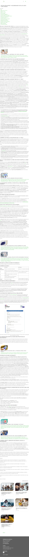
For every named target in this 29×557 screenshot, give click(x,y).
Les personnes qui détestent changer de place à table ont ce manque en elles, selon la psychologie (6, 493)
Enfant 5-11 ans (3, 11)
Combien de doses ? (4, 17)
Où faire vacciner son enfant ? (5, 15)
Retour (4, 532)
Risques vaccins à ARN (4, 22)
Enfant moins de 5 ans (4, 10)
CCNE (27, 84)
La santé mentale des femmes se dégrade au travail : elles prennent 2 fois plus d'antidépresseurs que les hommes (6, 525)
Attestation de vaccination (4, 20)
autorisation (4, 150)
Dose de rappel (3, 13)
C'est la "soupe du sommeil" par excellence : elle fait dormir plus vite (21, 508)
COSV (22, 87)
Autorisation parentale (4, 19)
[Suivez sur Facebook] (3, 552)
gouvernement (10, 166)
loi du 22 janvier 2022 (13, 294)
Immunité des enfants (4, 24)
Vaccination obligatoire (4, 14)
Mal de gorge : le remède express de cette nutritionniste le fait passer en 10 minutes (21, 493)
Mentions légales (5, 554)
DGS (25, 163)
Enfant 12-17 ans (3, 12)
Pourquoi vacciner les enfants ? (5, 21)
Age (1, 9)
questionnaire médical (5, 115)
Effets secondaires (3, 23)
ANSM (10, 406)
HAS (0, 220)
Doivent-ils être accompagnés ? (5, 18)
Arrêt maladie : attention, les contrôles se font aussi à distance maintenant (6, 509)
